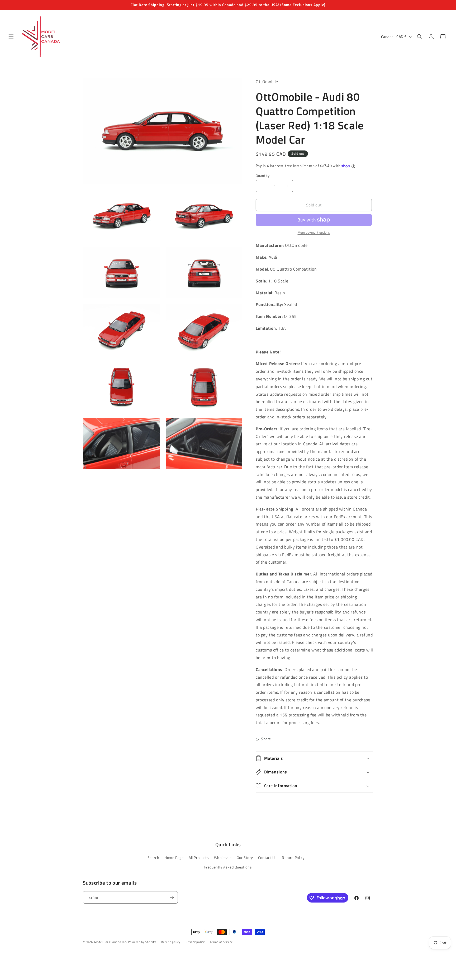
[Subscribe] (172, 897)
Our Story (245, 857)
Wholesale (222, 857)
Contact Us (267, 857)
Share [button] (266, 739)
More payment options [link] (314, 232)
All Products (199, 857)
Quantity (262, 175)
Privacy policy (195, 942)
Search (153, 857)
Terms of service (221, 942)
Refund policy (170, 942)
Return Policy (293, 857)
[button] (11, 36)
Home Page (173, 857)
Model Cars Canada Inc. (110, 942)
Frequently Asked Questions (228, 867)
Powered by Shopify (142, 942)
